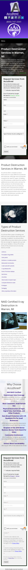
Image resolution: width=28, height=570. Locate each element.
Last (5, 111)
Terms (17, 95)
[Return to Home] (14, 8)
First (5, 105)
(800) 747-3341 (14, 21)
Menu (3, 41)
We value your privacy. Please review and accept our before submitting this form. (13, 558)
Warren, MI (22, 73)
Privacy (12, 95)
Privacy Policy (15, 543)
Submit (6, 151)
